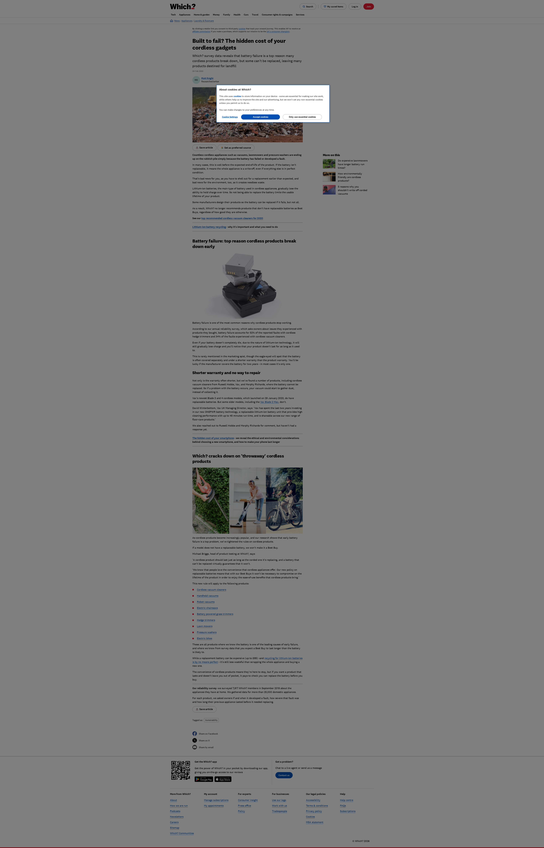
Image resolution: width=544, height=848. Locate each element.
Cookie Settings (230, 116)
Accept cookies (260, 116)
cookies (237, 96)
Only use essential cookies (302, 116)
